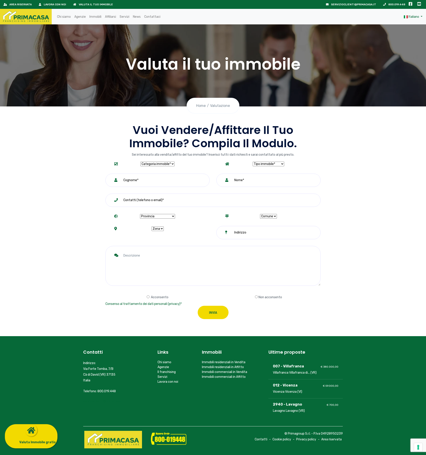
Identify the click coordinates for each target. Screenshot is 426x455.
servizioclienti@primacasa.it (353, 4)
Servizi (124, 17)
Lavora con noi (54, 4)
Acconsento (159, 297)
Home (201, 106)
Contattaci (152, 17)
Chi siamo (64, 17)
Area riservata (20, 4)
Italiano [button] (414, 17)
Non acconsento (270, 297)
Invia (213, 313)
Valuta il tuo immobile (95, 4)
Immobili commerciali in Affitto (224, 377)
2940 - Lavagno (287, 404)
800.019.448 (396, 4)
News (137, 17)
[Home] (26, 16)
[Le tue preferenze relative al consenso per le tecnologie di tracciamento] (418, 447)
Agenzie (80, 17)
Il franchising (167, 372)
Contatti (261, 439)
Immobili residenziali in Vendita (223, 362)
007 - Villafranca (288, 366)
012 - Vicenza (285, 385)
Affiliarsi (110, 17)
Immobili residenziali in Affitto (223, 367)
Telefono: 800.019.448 (99, 391)
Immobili (95, 17)
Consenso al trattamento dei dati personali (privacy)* (143, 304)
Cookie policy (281, 439)
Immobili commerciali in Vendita (224, 372)
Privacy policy (306, 439)
